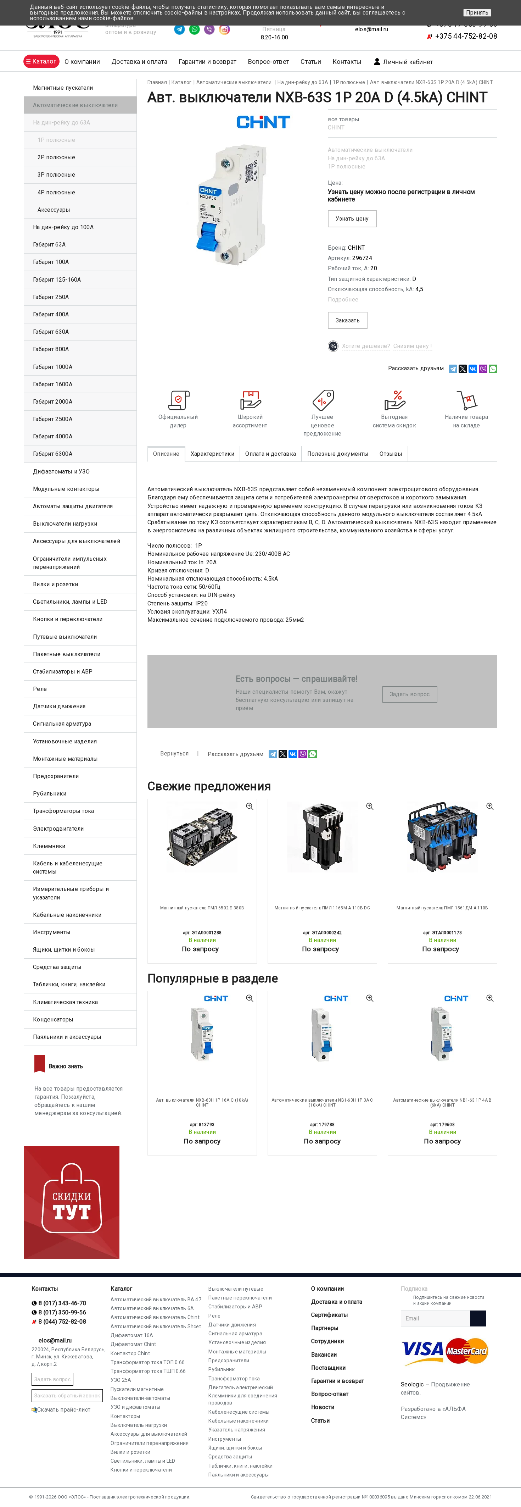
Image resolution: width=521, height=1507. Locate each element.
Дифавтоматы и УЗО (61, 471)
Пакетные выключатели (66, 654)
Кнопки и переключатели (68, 619)
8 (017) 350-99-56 (62, 1312)
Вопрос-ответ (269, 61)
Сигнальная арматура (62, 723)
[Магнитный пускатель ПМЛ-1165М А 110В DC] (322, 837)
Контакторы (125, 1416)
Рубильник (221, 1369)
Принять (477, 12)
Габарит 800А (51, 349)
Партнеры (324, 1328)
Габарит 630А (51, 331)
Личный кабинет (408, 62)
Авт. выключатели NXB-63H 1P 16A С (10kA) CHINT (202, 1103)
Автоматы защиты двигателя (73, 506)
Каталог (121, 1288)
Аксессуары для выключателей (76, 541)
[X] (463, 369)
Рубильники (49, 793)
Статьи (311, 61)
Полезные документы (338, 453)
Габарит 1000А (52, 367)
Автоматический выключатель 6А (152, 1308)
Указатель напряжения (236, 1430)
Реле (40, 689)
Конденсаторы (53, 1019)
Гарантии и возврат (207, 61)
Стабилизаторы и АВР (63, 671)
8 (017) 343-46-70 (62, 1303)
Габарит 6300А (52, 453)
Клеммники (49, 846)
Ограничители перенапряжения (150, 1443)
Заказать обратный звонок (67, 1395)
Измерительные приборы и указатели (71, 893)
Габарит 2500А (52, 419)
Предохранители (56, 776)
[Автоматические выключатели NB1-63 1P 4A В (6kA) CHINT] (442, 1029)
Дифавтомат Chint (133, 1344)
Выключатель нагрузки (139, 1425)
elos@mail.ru (371, 29)
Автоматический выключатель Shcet (156, 1326)
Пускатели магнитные (137, 1389)
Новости (322, 1407)
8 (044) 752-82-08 (62, 1321)
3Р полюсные (56, 174)
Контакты (347, 61)
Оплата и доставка (270, 453)
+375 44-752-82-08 (466, 36)
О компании (327, 1288)
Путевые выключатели (65, 636)
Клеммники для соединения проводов (242, 1399)
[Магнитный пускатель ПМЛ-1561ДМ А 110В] (442, 837)
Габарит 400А (51, 314)
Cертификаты (329, 1315)
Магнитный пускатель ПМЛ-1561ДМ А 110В (442, 907)
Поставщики (328, 1367)
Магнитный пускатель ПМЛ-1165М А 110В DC (322, 907)
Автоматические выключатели (370, 149)
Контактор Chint (130, 1353)
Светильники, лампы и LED (70, 601)
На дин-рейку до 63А (356, 158)
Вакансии (324, 1354)
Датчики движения (59, 706)
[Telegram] (453, 369)
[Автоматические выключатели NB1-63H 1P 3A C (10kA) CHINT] (322, 1029)
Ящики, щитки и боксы (64, 949)
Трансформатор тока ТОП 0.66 (148, 1362)
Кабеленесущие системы (238, 1412)
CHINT (336, 127)
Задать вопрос (410, 694)
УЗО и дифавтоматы (135, 1407)
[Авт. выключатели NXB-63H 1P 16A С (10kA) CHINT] (202, 1029)
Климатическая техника (65, 1002)
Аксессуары (54, 209)
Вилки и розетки (55, 584)
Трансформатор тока (234, 1378)
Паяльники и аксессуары (67, 1037)
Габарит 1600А (52, 384)
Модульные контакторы (66, 489)
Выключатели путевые (235, 1289)
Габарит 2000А (52, 401)
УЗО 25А (121, 1380)
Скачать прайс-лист (63, 1409)
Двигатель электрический (240, 1387)
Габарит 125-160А (57, 279)
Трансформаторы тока (63, 811)
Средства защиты (57, 967)
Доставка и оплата (139, 61)
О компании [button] (82, 61)
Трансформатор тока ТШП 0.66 (148, 1371)
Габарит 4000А (52, 436)
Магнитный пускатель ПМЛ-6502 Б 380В (202, 907)
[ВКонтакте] (473, 369)
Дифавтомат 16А (132, 1335)
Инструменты (52, 932)
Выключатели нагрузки (65, 523)
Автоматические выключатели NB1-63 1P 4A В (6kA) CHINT (442, 1103)
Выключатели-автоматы (140, 1398)
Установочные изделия (65, 741)
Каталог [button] (44, 61)
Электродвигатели (58, 828)
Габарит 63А (49, 244)
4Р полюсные (56, 192)
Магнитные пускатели (63, 87)
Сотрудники (327, 1341)
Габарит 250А (51, 297)
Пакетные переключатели (240, 1298)
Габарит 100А (51, 262)
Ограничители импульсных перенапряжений (70, 562)
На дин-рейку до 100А (63, 227)
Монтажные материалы (65, 758)
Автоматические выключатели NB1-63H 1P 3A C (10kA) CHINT (322, 1103)
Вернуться (174, 753)
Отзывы (391, 453)
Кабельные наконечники (67, 915)
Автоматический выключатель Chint (155, 1317)
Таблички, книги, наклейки (69, 984)
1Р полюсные (347, 166)
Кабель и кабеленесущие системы (68, 867)
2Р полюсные (56, 157)
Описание (166, 453)
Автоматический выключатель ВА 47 (156, 1299)
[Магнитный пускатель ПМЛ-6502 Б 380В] (202, 837)
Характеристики (212, 453)
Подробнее (343, 299)
